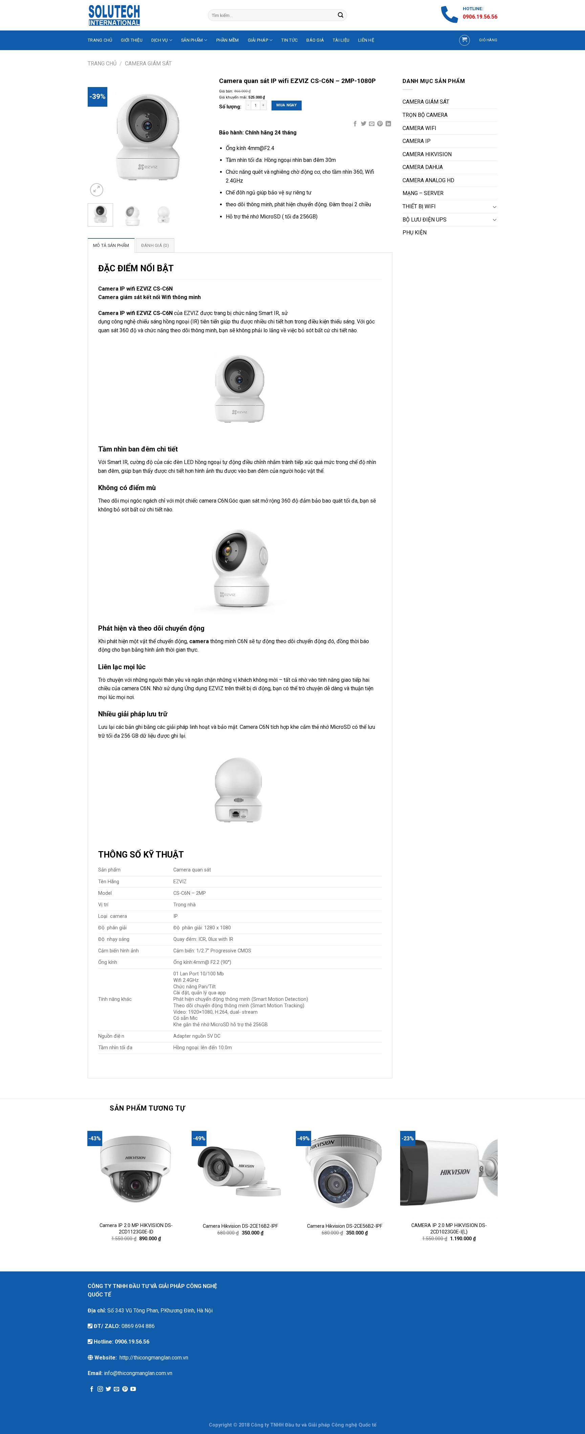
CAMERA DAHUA (423, 167)
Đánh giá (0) (155, 245)
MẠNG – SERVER (423, 193)
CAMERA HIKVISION (427, 154)
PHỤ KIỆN (415, 232)
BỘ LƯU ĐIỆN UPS (425, 219)
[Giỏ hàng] (464, 40)
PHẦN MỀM (227, 40)
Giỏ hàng (488, 40)
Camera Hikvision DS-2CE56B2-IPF (344, 1226)
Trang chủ (102, 63)
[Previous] (98, 137)
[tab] (111, 245)
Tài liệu (341, 40)
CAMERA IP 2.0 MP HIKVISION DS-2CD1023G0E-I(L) (449, 1229)
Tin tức (289, 40)
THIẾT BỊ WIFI (419, 206)
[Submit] (340, 15)
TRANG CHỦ (100, 40)
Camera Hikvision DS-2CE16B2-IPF (240, 1226)
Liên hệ (366, 40)
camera (199, 641)
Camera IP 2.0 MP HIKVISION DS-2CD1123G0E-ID (136, 1229)
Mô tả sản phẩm (111, 245)
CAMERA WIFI (419, 128)
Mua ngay (286, 105)
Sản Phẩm (192, 40)
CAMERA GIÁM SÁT (148, 63)
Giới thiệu (132, 40)
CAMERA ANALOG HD (428, 180)
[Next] (198, 137)
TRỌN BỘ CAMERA (425, 115)
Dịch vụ (159, 40)
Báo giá (315, 40)
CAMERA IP (417, 141)
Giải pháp (258, 40)
